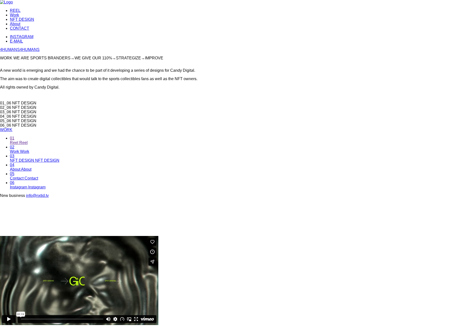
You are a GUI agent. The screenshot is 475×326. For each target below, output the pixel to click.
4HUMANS (10, 49)
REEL (15, 10)
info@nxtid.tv (37, 195)
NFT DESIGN (22, 19)
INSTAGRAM (21, 37)
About (15, 24)
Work (14, 15)
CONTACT (19, 28)
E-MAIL (16, 41)
